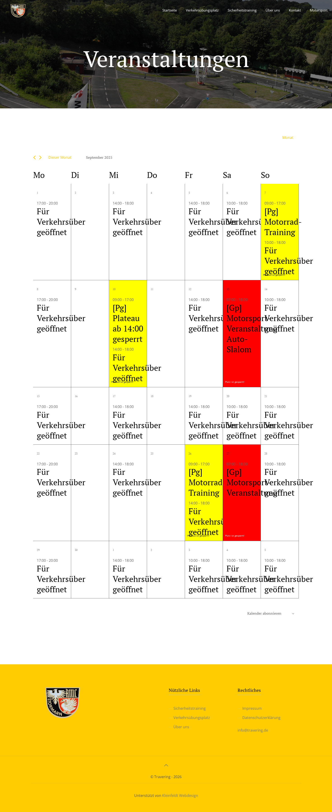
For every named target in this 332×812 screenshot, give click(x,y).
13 (228, 289)
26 (190, 453)
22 (38, 453)
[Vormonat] (34, 157)
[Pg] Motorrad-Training (283, 221)
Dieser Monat (59, 157)
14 (265, 289)
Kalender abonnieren (264, 613)
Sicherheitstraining (189, 708)
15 (38, 396)
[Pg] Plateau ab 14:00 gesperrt (128, 323)
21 (265, 396)
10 (114, 289)
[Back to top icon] (166, 765)
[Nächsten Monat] (40, 157)
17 (114, 396)
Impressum (252, 708)
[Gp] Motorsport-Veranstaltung (252, 482)
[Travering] (18, 10)
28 (265, 453)
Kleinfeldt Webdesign (180, 795)
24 (114, 453)
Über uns (181, 726)
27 (228, 453)
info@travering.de (253, 730)
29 (38, 550)
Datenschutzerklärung (261, 717)
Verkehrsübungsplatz (191, 717)
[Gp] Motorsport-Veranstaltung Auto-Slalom (252, 328)
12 (190, 289)
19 (190, 396)
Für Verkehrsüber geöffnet (61, 221)
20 (228, 396)
